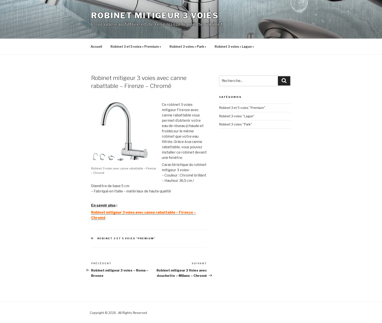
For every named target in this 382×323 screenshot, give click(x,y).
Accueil (96, 46)
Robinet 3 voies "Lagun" (236, 116)
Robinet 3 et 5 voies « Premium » (136, 46)
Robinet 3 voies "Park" (235, 124)
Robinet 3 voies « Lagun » (234, 46)
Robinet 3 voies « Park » (188, 46)
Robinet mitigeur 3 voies (155, 15)
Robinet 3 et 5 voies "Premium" (126, 238)
